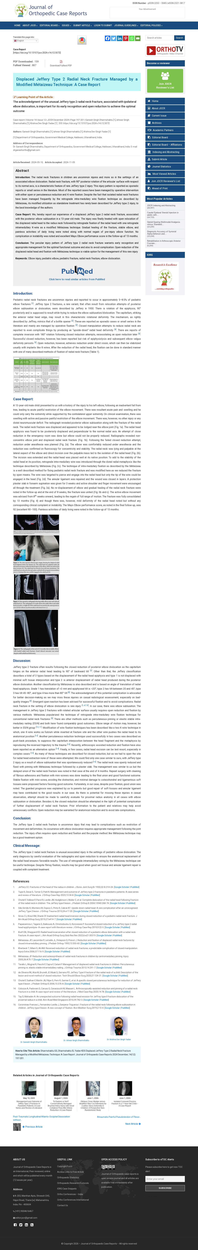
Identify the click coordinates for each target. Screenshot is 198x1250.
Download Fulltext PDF (61, 65)
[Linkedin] (119, 38)
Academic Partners (163, 130)
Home (17, 25)
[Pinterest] (125, 38)
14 (57, 749)
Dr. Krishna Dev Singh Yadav (119, 1039)
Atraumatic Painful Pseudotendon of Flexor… (119, 1117)
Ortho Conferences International (73, 1200)
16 (94, 762)
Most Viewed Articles (164, 173)
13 (69, 744)
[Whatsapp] (131, 38)
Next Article (132, 1123)
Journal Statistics (161, 166)
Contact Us (62, 1205)
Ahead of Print (160, 188)
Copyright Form (64, 1166)
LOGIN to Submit (103, 25)
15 (32, 753)
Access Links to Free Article (70, 1172)
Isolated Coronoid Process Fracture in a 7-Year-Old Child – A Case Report (125, 1103)
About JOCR (29, 25)
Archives (156, 122)
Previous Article (34, 1126)
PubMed (135, 887)
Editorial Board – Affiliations (167, 144)
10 (37, 727)
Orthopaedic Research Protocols (73, 1183)
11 (40, 727)
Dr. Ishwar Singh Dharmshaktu (76, 1040)
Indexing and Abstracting (166, 152)
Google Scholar (121, 887)
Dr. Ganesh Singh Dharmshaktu (34, 1042)
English (20, 40)
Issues (65, 25)
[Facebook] (107, 38)
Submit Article (81, 25)
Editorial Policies (150, 25)
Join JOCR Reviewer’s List (165, 181)
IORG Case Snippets (67, 1188)
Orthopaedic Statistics (68, 1177)
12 (36, 736)
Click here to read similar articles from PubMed (77, 279)
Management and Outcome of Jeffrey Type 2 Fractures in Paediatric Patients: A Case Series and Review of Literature (29, 1104)
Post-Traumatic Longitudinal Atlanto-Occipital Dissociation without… (41, 1118)
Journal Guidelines (125, 25)
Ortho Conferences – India (70, 1194)
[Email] (137, 38)
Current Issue (159, 115)
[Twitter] (113, 38)
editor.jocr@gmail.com (26, 1218)
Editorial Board (49, 25)
